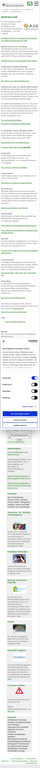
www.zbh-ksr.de (18, 309)
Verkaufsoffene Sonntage (16, 751)
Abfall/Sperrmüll (16, 12)
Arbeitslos (11, 505)
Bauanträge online (14, 727)
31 (10, 432)
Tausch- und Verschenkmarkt (15, 322)
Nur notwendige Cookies (20, 414)
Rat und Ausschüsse (14, 746)
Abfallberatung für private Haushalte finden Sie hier (19, 61)
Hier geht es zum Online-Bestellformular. (15, 81)
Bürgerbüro (12, 729)
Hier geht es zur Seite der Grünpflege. (14, 168)
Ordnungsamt (12, 744)
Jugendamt (11, 737)
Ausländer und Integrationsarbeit (19, 722)
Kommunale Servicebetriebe (17, 739)
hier (18, 702)
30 (28, 430)
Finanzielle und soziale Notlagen (19, 507)
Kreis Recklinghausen (15, 741)
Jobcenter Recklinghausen (16, 734)
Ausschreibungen (13, 725)
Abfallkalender (13, 720)
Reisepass (25, 746)
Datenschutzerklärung (20, 761)
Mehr (21, 546)
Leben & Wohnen (16, 9)
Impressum (5, 761)
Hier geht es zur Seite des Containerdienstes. (16, 183)
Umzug (10, 502)
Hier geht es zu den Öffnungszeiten (13, 298)
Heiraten (11, 500)
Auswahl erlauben (20, 420)
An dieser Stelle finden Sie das (16, 147)
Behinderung (25, 502)
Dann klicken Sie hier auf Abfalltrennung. (15, 143)
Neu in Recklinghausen (15, 497)
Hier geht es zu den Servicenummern (14, 312)
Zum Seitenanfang (17, 759)
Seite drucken (31, 759)
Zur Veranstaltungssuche (16, 442)
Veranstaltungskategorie (19, 435)
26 (16, 430)
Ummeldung (23, 749)
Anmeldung (22, 720)
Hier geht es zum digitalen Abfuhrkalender (15, 124)
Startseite (5, 9)
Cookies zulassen (20, 425)
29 (25, 430)
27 (19, 430)
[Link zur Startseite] (13, 6)
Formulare (19, 729)
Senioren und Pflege (22, 505)
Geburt (17, 500)
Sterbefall (24, 500)
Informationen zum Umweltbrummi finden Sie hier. (18, 226)
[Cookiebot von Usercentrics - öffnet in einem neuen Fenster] (28, 341)
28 (22, 430)
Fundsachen (12, 732)
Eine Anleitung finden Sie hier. (11, 120)
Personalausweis (23, 744)
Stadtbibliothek (13, 749)
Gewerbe (16, 502)
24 (10, 430)
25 (13, 430)
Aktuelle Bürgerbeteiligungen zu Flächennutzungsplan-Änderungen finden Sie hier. (19, 486)
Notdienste (26, 741)
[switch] (34, 384)
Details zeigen (28, 406)
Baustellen (24, 727)
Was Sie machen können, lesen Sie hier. (14, 208)
